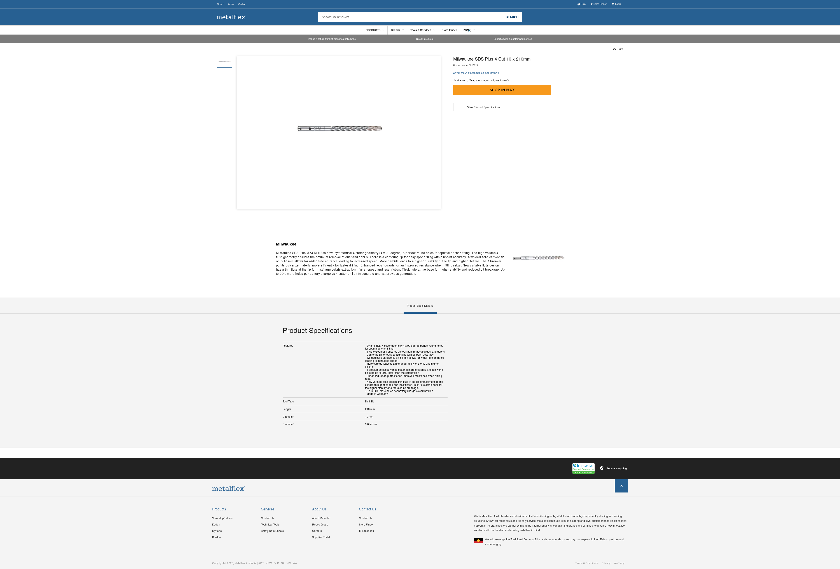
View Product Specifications (483, 107)
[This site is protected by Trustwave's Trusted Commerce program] (583, 468)
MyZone (217, 530)
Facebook (368, 530)
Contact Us (267, 518)
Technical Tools (270, 524)
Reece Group (320, 524)
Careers (317, 530)
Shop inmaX (502, 90)
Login (618, 3)
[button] (436, 132)
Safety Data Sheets (272, 530)
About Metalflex (321, 518)
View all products (222, 518)
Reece (220, 4)
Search (512, 17)
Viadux (241, 4)
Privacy (606, 563)
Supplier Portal (321, 537)
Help (583, 3)
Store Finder (600, 3)
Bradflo (216, 537)
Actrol (231, 4)
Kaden (216, 524)
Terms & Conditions (586, 563)
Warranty (619, 563)
